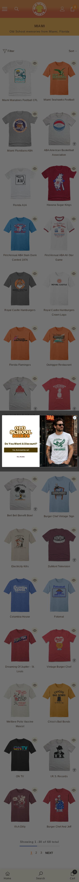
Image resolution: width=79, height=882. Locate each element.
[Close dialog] (74, 417)
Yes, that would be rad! (20, 450)
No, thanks (21, 456)
